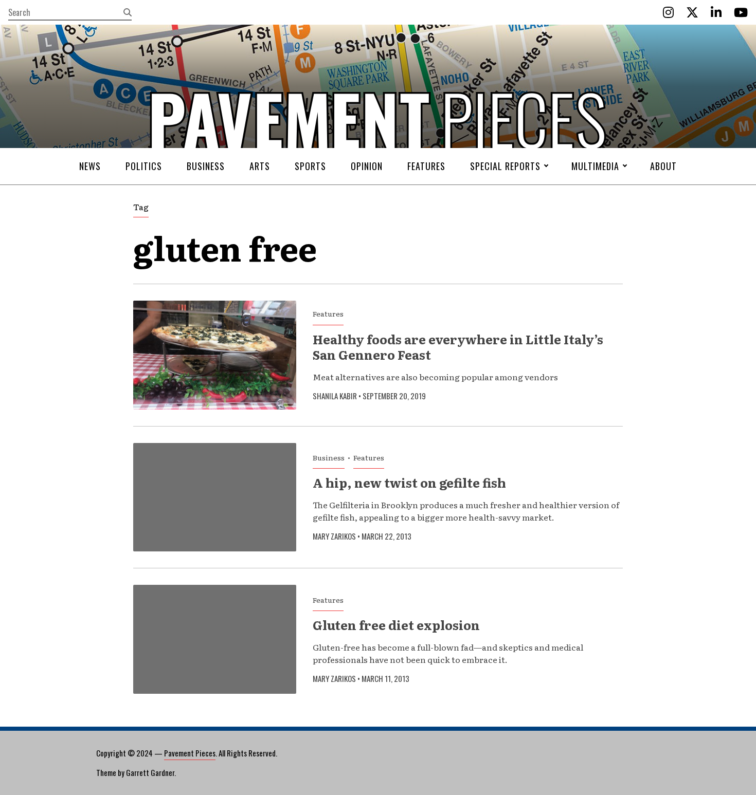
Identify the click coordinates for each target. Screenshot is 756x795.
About (663, 166)
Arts (259, 166)
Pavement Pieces (189, 753)
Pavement (203, 151)
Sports (310, 166)
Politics (143, 166)
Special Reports (505, 166)
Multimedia (595, 166)
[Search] (127, 12)
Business (206, 166)
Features (426, 166)
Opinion (367, 166)
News (90, 166)
